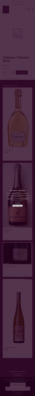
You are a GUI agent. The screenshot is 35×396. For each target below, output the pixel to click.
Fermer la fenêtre (17, 205)
